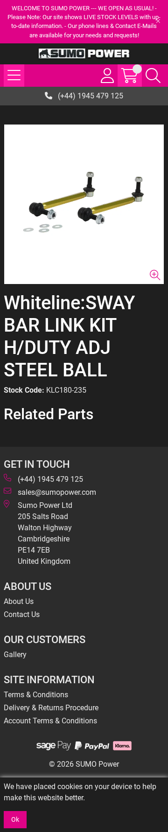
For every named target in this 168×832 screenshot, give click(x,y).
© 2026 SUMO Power (84, 764)
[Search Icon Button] (153, 75)
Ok (15, 819)
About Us (19, 601)
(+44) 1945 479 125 (89, 95)
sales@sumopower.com (57, 492)
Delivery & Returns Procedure (51, 707)
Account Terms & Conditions (50, 720)
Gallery (15, 654)
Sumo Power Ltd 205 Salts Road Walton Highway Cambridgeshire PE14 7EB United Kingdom (45, 533)
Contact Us (22, 614)
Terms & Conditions (36, 694)
